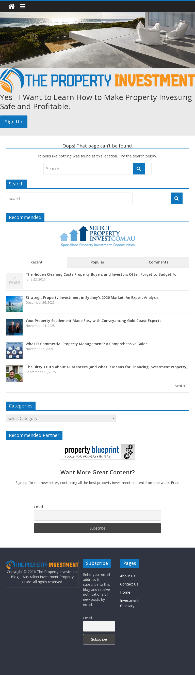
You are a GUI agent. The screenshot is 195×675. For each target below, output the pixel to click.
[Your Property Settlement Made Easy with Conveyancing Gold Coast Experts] (14, 321)
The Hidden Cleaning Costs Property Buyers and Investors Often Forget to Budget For (102, 274)
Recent (36, 262)
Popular (97, 262)
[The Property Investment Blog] (11, 6)
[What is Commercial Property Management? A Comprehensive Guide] (14, 344)
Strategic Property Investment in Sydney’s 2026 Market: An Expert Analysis (92, 297)
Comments (158, 262)
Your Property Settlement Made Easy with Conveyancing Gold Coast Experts (93, 320)
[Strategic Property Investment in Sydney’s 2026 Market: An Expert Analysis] (14, 298)
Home (125, 592)
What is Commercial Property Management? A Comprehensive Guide (87, 343)
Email (38, 506)
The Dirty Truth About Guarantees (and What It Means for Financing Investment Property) (106, 366)
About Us (127, 576)
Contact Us (129, 584)
